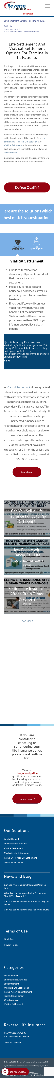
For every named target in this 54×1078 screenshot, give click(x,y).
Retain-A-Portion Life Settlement (20, 857)
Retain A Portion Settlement (18, 991)
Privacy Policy (11, 944)
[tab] (17, 246)
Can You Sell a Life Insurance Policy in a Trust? (26, 909)
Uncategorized (11, 999)
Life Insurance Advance (15, 843)
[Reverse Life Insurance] (22, 6)
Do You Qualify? (18, 1071)
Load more (27, 621)
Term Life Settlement (14, 862)
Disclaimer (9, 939)
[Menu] (46, 6)
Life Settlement (11, 838)
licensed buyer (11, 152)
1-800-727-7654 (27, 14)
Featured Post (11, 975)
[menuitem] (46, 6)
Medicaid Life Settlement (27, 141)
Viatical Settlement (13, 145)
